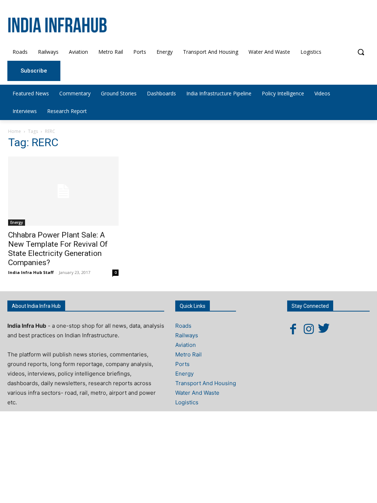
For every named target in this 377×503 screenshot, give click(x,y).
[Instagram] (308, 329)
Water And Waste (197, 392)
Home (14, 131)
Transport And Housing (205, 383)
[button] (361, 52)
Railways (186, 335)
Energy (16, 222)
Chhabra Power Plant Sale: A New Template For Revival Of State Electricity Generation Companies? (58, 249)
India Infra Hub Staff (31, 272)
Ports (182, 363)
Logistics (186, 402)
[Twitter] (324, 329)
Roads (183, 325)
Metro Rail (188, 354)
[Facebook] (293, 329)
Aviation (185, 344)
